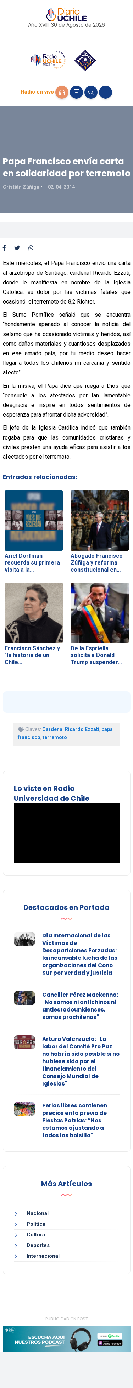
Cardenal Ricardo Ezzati (70, 729)
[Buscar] (91, 92)
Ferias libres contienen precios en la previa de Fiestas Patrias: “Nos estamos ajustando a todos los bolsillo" (74, 1120)
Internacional (43, 1256)
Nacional (38, 1213)
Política (36, 1224)
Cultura (36, 1234)
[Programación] (76, 92)
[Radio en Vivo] (61, 92)
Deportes (38, 1245)
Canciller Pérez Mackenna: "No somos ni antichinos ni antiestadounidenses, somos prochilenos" (80, 1006)
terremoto (55, 737)
